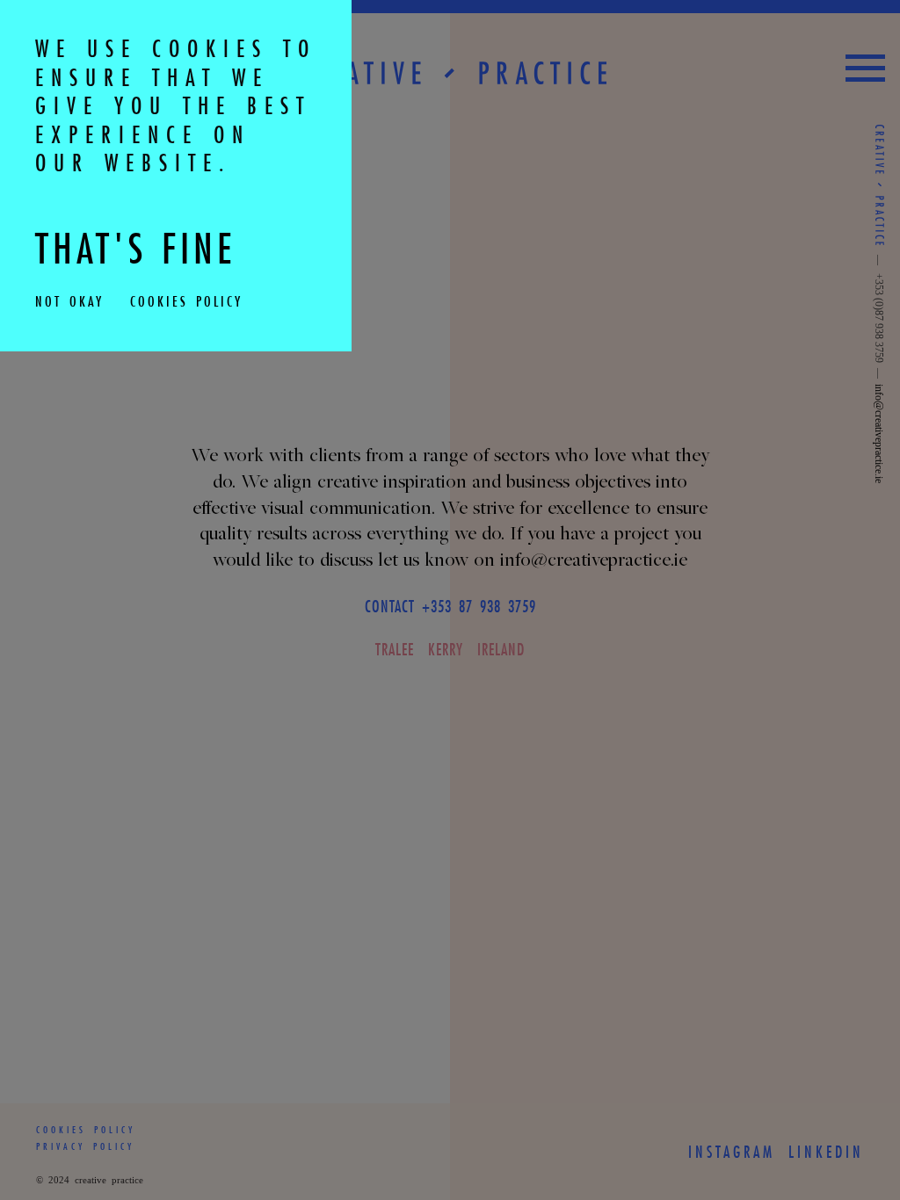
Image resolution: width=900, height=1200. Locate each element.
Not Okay (69, 301)
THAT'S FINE (135, 248)
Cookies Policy (186, 301)
